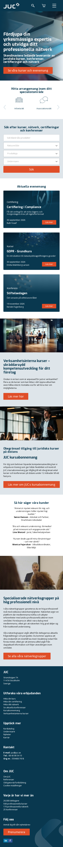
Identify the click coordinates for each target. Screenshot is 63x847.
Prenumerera (16, 832)
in (6, 840)
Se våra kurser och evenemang (28, 70)
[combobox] (7, 145)
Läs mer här (16, 396)
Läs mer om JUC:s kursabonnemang (31, 484)
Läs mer (49, 222)
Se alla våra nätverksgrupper (27, 656)
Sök (31, 169)
